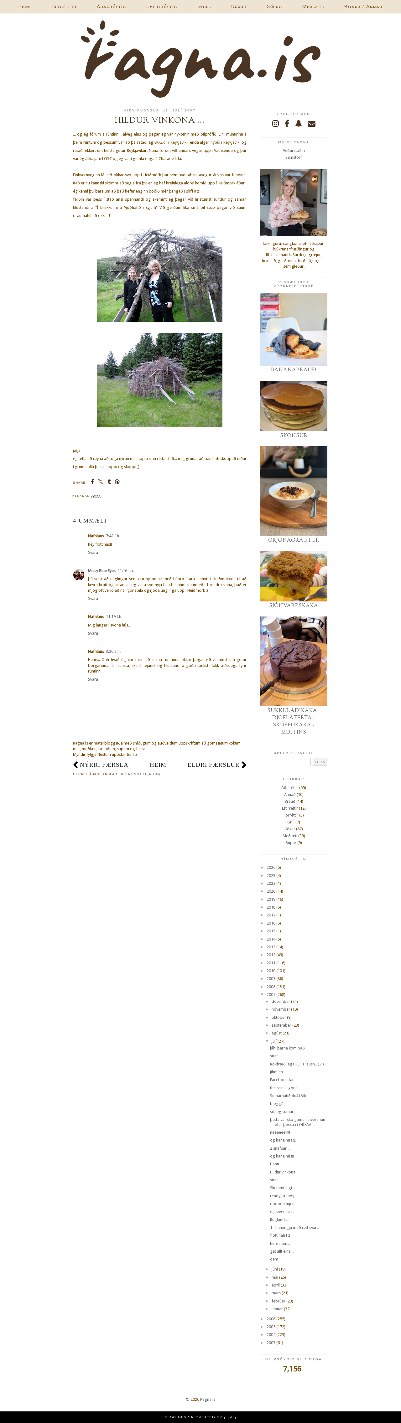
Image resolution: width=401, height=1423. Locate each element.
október (279, 1017)
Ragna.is (207, 1399)
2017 (271, 915)
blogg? (276, 1103)
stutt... (275, 1056)
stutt (274, 1180)
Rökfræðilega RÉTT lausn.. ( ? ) (297, 1064)
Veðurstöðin (294, 150)
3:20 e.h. (113, 651)
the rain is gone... (285, 1087)
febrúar (278, 1301)
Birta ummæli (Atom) (140, 774)
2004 (271, 1334)
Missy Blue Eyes (102, 570)
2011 (271, 963)
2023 (271, 875)
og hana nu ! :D (283, 1140)
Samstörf (293, 157)
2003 (271, 1342)
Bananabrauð (293, 370)
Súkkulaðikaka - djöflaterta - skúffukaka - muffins (293, 721)
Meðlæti (313, 6)
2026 (271, 867)
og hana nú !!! (282, 1156)
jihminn (276, 1072)
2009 (271, 978)
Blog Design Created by (200, 1417)
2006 (271, 1319)
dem (274, 1259)
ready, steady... (283, 1196)
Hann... (276, 1164)
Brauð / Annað (363, 6)
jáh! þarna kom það (287, 1048)
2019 (271, 899)
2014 (271, 939)
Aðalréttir (111, 6)
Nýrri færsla (104, 764)
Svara (93, 552)
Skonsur (294, 435)
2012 (271, 954)
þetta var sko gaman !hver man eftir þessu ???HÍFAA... (297, 1122)
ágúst (277, 1033)
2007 (271, 994)
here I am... (280, 1243)
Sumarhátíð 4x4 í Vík (288, 1095)
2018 (271, 907)
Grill (204, 6)
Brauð (289, 801)
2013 (271, 947)
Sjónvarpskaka (293, 605)
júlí (274, 1041)
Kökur (239, 6)
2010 (271, 970)
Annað (290, 794)
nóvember (281, 1009)
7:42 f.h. (113, 536)
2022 (271, 883)
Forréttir (63, 6)
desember (281, 1001)
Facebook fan (282, 1079)
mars (276, 1293)
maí (275, 1277)
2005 (271, 1326)
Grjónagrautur (294, 540)
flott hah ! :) (280, 1235)
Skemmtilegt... (282, 1187)
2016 (271, 923)
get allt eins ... (282, 1251)
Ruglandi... (279, 1219)
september (281, 1025)
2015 (271, 931)
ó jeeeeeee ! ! (282, 1211)
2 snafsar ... (280, 1148)
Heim (24, 6)
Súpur (274, 6)
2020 (271, 891)
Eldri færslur (214, 764)
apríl (276, 1285)
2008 (271, 986)
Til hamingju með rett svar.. (294, 1227)
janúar (277, 1309)
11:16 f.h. (125, 570)
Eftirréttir (161, 6)
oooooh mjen (282, 1203)
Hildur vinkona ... (284, 1172)
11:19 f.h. (114, 616)
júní (275, 1269)
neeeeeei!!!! (280, 1132)
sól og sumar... (283, 1111)
